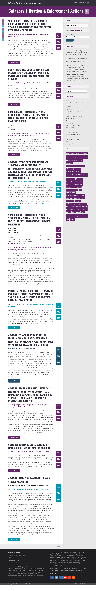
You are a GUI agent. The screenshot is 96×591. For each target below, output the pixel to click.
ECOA (81, 181)
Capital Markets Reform (72, 160)
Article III (85, 153)
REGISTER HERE (13, 244)
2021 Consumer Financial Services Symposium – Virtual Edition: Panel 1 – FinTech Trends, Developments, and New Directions (29, 219)
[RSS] (73, 577)
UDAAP (67, 141)
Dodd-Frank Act (70, 181)
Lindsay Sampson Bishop (18, 405)
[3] (43, 203)
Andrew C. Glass (15, 34)
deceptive (78, 171)
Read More (14, 62)
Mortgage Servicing (70, 120)
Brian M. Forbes (27, 34)
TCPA (83, 212)
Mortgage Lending (70, 118)
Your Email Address (70, 34)
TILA (67, 219)
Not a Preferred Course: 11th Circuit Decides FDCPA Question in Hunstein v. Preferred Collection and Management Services (29, 74)
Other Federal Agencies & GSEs (73, 125)
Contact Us (82, 2)
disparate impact (70, 178)
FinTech (83, 195)
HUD (83, 198)
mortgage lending (70, 203)
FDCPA (75, 190)
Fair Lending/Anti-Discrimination (73, 111)
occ (67, 209)
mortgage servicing (81, 203)
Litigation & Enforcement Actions (74, 116)
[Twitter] (56, 577)
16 (35, 547)
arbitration (78, 153)
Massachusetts (70, 201)
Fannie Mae (69, 190)
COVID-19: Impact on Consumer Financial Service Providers (29, 480)
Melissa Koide (32, 250)
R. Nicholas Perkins (23, 407)
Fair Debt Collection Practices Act (74, 184)
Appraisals (68, 100)
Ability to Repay (70, 153)
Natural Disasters (70, 123)
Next (58, 547)
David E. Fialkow (38, 83)
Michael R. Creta (43, 452)
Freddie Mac (77, 198)
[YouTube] (65, 577)
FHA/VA (67, 113)
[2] (21, 192)
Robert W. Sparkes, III (30, 348)
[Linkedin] (61, 577)
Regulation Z (73, 209)
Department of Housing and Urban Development (76, 175)
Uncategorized (69, 144)
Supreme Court (76, 212)
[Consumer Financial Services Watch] (24, 2)
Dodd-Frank (79, 178)
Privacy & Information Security (73, 134)
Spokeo (85, 209)
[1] (48, 188)
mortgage (78, 201)
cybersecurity (69, 168)
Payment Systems (70, 127)
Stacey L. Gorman (40, 182)
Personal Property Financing (72, 130)
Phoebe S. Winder (16, 182)
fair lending (79, 187)
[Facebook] (52, 577)
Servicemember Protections (72, 139)
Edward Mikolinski (31, 135)
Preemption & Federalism (72, 132)
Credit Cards (69, 109)
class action (69, 163)
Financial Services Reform (72, 195)
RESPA (79, 209)
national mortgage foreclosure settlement (76, 206)
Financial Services (70, 192)
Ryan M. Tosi (39, 133)
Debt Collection (70, 171)
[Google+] (69, 577)
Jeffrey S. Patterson (21, 133)
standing (68, 212)
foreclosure (69, 198)
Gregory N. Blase (37, 34)
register (47, 260)
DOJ (77, 181)
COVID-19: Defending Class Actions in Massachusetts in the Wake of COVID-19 (29, 446)
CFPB (81, 160)
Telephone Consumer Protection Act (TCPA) (77, 215)
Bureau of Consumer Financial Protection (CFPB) (77, 156)
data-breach (77, 168)
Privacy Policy (78, 584)
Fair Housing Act (70, 187)
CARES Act (68, 107)
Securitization (69, 137)
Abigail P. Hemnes (33, 405)
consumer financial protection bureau (75, 166)
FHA (80, 190)
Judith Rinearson (21, 250)
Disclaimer (84, 584)
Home (75, 2)
